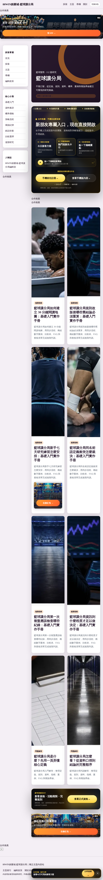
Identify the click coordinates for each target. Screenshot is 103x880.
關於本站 (29, 870)
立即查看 (88, 873)
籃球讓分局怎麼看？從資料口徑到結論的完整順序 (82, 760)
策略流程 (9, 119)
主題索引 (7, 870)
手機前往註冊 (50, 178)
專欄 (78, 4)
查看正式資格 (82, 799)
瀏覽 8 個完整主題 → (45, 96)
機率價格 (9, 113)
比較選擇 (9, 136)
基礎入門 (9, 102)
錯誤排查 (9, 131)
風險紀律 (9, 125)
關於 (85, 4)
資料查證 (9, 108)
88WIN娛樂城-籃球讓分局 (18, 4)
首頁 (7, 58)
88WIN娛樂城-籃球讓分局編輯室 (15, 165)
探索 (65, 4)
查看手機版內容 (81, 178)
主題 (72, 4)
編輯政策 (9, 81)
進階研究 (9, 142)
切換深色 (95, 4)
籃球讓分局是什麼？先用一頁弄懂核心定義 (47, 760)
